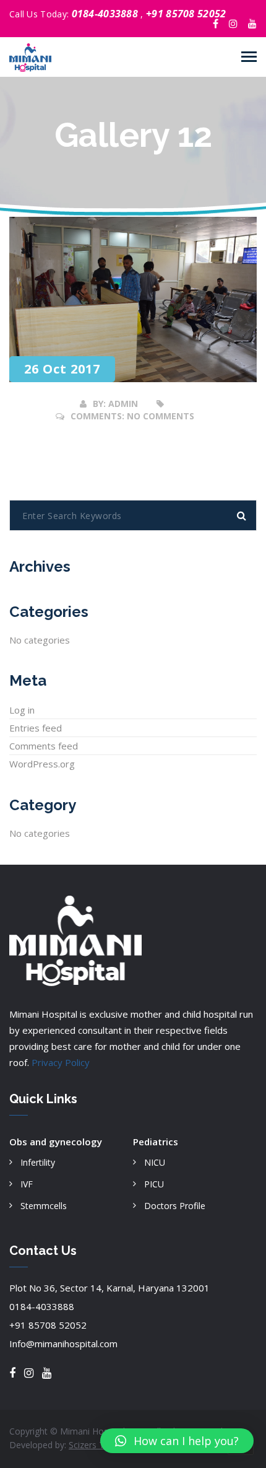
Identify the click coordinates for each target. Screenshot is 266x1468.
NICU (154, 1162)
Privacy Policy (61, 1062)
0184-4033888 (106, 13)
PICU (154, 1184)
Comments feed (43, 746)
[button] (177, 1440)
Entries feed (35, 728)
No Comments (160, 416)
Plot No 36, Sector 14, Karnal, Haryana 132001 (109, 1288)
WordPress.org (42, 764)
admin (123, 403)
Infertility (37, 1162)
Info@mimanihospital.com (63, 1343)
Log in (22, 710)
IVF (26, 1184)
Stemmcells (43, 1206)
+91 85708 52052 (186, 13)
